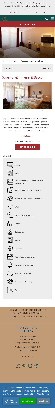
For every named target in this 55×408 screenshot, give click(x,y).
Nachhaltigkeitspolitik (35, 317)
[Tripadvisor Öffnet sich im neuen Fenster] (24, 365)
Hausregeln (14, 317)
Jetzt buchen (27, 24)
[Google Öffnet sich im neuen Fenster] (36, 365)
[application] (27, 395)
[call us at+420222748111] (46, 18)
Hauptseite (6, 61)
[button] (27, 95)
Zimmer (16, 61)
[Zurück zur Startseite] (5, 18)
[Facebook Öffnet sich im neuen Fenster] (18, 365)
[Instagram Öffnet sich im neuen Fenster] (30, 365)
